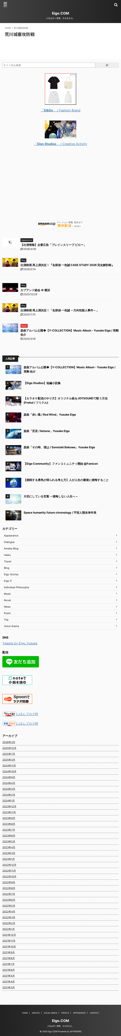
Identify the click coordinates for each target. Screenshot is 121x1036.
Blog (6, 567)
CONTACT (94, 1013)
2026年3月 (8, 742)
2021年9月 (8, 952)
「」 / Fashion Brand (60, 110)
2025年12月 (9, 748)
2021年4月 (8, 981)
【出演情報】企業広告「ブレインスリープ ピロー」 (53, 244)
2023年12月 (9, 806)
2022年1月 (8, 929)
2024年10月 (9, 771)
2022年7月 (8, 894)
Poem (7, 613)
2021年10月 (9, 946)
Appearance (11, 535)
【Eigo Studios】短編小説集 (42, 383)
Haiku (7, 554)
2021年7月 (8, 964)
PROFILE (65, 1013)
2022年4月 (8, 911)
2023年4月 (8, 847)
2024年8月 (8, 777)
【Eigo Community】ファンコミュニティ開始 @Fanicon (61, 463)
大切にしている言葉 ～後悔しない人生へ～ (51, 496)
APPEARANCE (79, 1013)
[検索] (107, 65)
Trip (6, 619)
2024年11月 (9, 765)
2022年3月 (8, 917)
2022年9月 (8, 882)
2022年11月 (9, 870)
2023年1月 (8, 859)
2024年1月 (8, 800)
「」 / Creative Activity (60, 144)
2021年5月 (8, 975)
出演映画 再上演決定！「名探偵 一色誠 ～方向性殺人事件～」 (59, 310)
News (7, 606)
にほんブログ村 (27, 714)
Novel (7, 600)
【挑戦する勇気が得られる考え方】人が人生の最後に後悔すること (66, 480)
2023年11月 (9, 812)
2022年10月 (9, 876)
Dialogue (9, 542)
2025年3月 (8, 759)
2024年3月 (8, 788)
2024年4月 (8, 783)
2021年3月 (8, 987)
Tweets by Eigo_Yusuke (19, 643)
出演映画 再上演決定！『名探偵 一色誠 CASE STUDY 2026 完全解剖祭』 (67, 265)
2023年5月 (8, 841)
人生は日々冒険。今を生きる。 (60, 1026)
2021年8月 (8, 958)
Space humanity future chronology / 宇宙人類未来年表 (60, 512)
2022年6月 (8, 899)
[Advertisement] (60, 186)
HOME (25, 1013)
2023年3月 (8, 853)
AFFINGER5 (75, 1031)
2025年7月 (8, 753)
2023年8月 (8, 824)
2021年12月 (9, 934)
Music (7, 593)
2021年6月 (8, 969)
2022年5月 (8, 905)
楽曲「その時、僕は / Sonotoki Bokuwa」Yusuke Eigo (59, 447)
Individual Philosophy (16, 587)
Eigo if (8, 580)
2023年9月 (8, 818)
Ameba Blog (11, 548)
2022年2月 (8, 923)
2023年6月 (8, 835)
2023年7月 (8, 829)
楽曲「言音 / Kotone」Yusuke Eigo (47, 431)
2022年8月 (8, 888)
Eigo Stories (11, 574)
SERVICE (36, 1013)
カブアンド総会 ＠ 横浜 (35, 290)
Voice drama (11, 626)
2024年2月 (8, 794)
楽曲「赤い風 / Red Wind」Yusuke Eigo (50, 414)
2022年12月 (9, 864)
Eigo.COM (60, 13)
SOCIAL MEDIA (50, 1013)
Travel (7, 561)
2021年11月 (8, 940)
